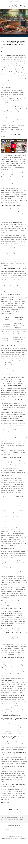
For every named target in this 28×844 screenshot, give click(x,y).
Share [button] (4, 51)
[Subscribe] (21, 829)
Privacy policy (15, 838)
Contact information (15, 840)
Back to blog (15, 809)
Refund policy (9, 838)
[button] (3, 5)
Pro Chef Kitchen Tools (13, 836)
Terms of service (23, 838)
